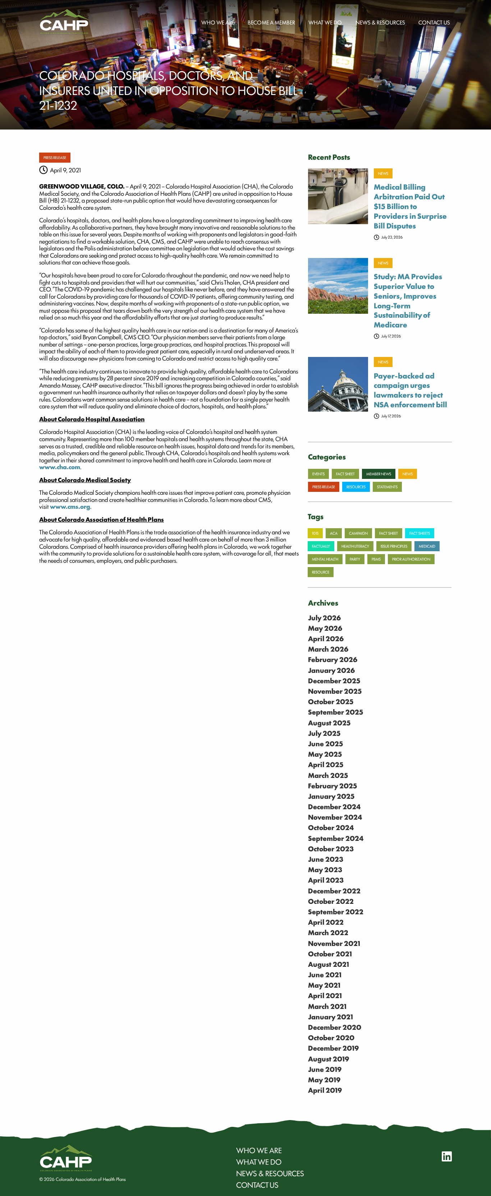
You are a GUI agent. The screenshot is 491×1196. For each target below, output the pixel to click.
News (383, 173)
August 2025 (329, 722)
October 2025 (331, 701)
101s (315, 533)
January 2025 (331, 796)
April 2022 (326, 922)
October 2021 (330, 953)
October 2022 (331, 901)
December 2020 (334, 1027)
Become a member (271, 22)
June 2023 (325, 859)
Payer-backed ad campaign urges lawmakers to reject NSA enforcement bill (410, 390)
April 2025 (326, 764)
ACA (334, 533)
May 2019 (324, 1079)
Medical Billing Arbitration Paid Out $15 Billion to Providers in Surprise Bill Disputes (410, 206)
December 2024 (334, 806)
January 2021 (330, 1016)
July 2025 (324, 733)
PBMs (376, 559)
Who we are (217, 22)
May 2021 (324, 985)
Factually (321, 546)
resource (320, 572)
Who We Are (259, 1150)
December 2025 (334, 680)
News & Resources (380, 22)
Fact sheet (345, 473)
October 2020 (331, 1037)
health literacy (355, 546)
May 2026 (325, 628)
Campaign (358, 533)
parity (355, 559)
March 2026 (328, 649)
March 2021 (327, 1006)
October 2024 (331, 827)
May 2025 (325, 754)
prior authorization (411, 559)
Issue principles (394, 546)
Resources (356, 486)
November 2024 (335, 817)
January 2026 (331, 670)
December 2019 (333, 1048)
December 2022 (334, 890)
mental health (325, 559)
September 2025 (335, 712)
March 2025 (328, 775)
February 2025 (332, 785)
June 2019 (324, 1069)
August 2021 (328, 964)
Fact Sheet (388, 533)
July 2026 (324, 617)
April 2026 (326, 638)
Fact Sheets (419, 533)
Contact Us (434, 22)
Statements (387, 486)
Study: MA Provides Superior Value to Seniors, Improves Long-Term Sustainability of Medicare (408, 300)
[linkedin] (442, 1156)
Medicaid (427, 546)
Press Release (54, 157)
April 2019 (325, 1090)
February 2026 (332, 659)
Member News (378, 473)
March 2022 (328, 932)
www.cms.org (70, 506)
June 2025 (325, 743)
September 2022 (335, 911)
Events (318, 473)
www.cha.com (59, 466)
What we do (325, 22)
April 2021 (325, 995)
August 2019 (328, 1059)
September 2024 (336, 838)
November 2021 (334, 943)
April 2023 (326, 880)
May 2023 (325, 869)
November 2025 (335, 691)
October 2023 (331, 848)
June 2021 (324, 974)
